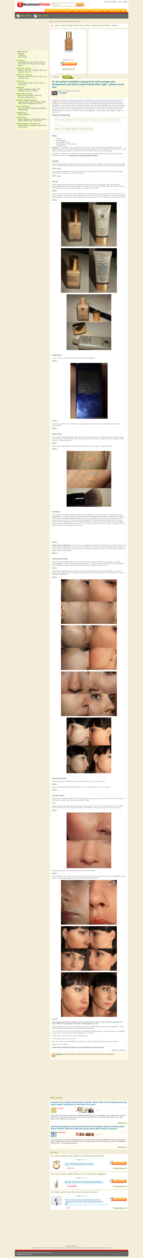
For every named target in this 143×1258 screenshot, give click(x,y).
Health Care (22, 117)
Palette (34, 91)
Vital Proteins (37, 121)
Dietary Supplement (24, 119)
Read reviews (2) (121, 1186)
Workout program (23, 114)
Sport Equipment (24, 106)
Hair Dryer (39, 103)
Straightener (31, 103)
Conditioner (35, 70)
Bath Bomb (26, 125)
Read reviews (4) (68, 69)
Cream (20, 83)
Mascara (29, 91)
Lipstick (20, 89)
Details (67, 77)
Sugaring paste (41, 125)
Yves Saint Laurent (33, 64)
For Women (21, 62)
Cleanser (36, 83)
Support (125, 1)
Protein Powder (23, 110)
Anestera (63, 93)
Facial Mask (22, 84)
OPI (36, 76)
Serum (42, 83)
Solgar (34, 119)
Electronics (108, 1247)
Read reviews (25, 15)
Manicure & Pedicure (25, 75)
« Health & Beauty (22, 51)
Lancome (29, 62)
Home (51, 21)
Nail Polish (21, 76)
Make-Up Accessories (25, 93)
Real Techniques (28, 95)
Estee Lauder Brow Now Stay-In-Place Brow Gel (75, 1192)
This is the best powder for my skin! (79, 1164)
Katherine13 (62, 1132)
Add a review (43, 15)
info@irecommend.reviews (24, 1254)
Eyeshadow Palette (30, 89)
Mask (31, 83)
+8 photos (98, 1134)
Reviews (58, 21)
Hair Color (28, 70)
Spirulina (20, 121)
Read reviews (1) (121, 1168)
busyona (61, 1108)
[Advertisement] (31, 36)
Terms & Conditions (110, 1)
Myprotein (43, 108)
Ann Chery (21, 108)
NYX (38, 89)
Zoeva (33, 97)
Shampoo (21, 70)
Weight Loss (22, 113)
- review (85, 25)
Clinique (25, 83)
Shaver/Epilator (35, 102)
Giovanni (28, 72)
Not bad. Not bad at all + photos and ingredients (83, 1182)
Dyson (25, 103)
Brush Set (38, 95)
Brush (42, 70)
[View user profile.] (54, 95)
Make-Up (77, 21)
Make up (57, 1247)
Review (56, 77)
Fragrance (21, 60)
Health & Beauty (67, 21)
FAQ (119, 1)
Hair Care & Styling (24, 68)
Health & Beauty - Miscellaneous (29, 123)
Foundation (21, 55)
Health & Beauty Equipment (27, 100)
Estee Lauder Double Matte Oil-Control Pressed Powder (79, 1156)
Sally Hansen (30, 76)
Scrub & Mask (22, 127)
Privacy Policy (47, 1252)
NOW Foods (28, 121)
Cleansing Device (23, 102)
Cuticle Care (43, 76)
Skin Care (21, 81)
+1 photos (98, 1110)
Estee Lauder (22, 57)
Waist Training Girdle (32, 108)
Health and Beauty (37, 1247)
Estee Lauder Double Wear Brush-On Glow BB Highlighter (80, 1174)
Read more (121, 1123)
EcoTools (21, 97)
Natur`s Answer (41, 119)
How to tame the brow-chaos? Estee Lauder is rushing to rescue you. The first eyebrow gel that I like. (84, 1202)
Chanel (24, 64)
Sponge (27, 97)
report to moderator (120, 1050)
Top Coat (21, 78)
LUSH (20, 125)
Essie (26, 78)
